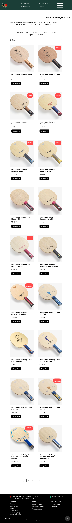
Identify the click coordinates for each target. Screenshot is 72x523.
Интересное (55, 504)
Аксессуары (14, 510)
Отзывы (54, 506)
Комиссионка (56, 502)
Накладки (13, 504)
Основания (14, 506)
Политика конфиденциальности (36, 520)
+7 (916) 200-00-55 (57, 496)
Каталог (13, 502)
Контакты (54, 509)
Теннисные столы (16, 517)
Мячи (12, 508)
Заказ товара (37, 504)
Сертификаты (38, 510)
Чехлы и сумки (15, 515)
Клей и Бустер (15, 513)
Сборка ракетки (38, 506)
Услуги (34, 502)
